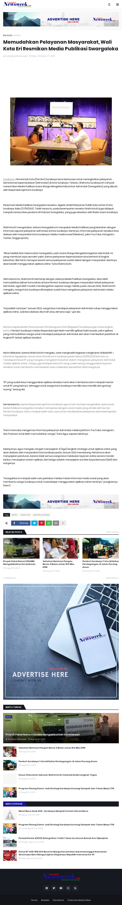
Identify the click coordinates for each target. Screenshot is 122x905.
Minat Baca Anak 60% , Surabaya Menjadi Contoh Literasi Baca (53, 811)
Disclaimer (58, 900)
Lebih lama (111, 577)
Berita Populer (14, 803)
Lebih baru (10, 577)
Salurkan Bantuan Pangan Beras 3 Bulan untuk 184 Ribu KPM (58, 564)
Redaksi (45, 900)
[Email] (56, 523)
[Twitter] (34, 523)
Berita (17, 35)
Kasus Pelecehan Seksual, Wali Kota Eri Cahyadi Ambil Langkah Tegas (58, 775)
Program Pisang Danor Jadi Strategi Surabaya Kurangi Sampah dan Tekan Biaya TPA (66, 788)
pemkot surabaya (41, 515)
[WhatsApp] (49, 523)
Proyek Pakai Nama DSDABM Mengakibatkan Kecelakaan (19, 563)
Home (34, 900)
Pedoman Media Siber (79, 900)
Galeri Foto (25, 515)
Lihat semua (112, 532)
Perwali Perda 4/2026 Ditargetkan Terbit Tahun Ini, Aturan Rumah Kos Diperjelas (63, 838)
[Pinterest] (41, 523)
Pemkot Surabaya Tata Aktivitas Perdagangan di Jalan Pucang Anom (100, 564)
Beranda (7, 35)
